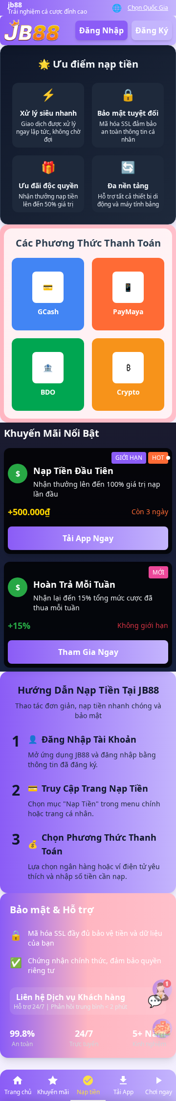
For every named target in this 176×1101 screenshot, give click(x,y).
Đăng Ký (151, 30)
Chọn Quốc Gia (148, 8)
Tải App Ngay (88, 538)
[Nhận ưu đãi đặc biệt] (162, 1028)
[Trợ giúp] (162, 989)
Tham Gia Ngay (88, 652)
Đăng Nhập (101, 30)
